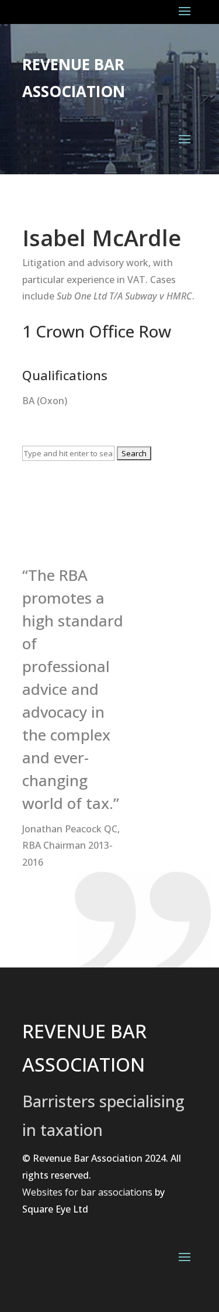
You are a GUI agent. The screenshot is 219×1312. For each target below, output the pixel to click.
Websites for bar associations (87, 1192)
